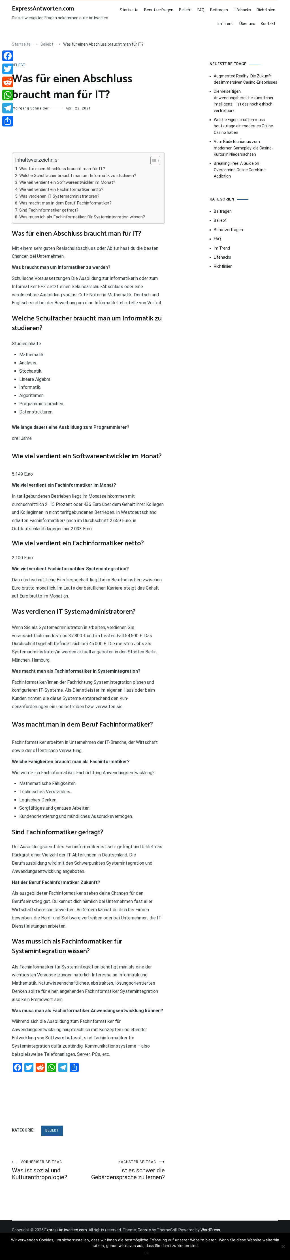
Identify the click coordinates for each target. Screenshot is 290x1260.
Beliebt (185, 10)
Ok (146, 1253)
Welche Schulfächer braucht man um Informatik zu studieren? (77, 175)
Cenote (144, 1230)
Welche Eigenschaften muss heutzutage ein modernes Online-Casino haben (244, 126)
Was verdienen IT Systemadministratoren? (59, 196)
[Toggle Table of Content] (152, 160)
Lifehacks (242, 10)
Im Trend (226, 23)
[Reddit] (7, 81)
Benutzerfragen (158, 10)
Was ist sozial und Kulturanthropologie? (39, 1170)
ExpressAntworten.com (43, 9)
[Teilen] (7, 121)
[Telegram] (7, 108)
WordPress (210, 1230)
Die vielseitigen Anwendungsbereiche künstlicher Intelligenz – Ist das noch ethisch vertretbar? (244, 101)
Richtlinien (266, 10)
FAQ (200, 10)
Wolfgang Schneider (30, 108)
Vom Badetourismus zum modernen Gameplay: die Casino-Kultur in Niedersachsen (243, 148)
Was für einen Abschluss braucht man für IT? (62, 168)
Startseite (129, 10)
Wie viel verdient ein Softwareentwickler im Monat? (67, 182)
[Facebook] (7, 55)
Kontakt (268, 23)
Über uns (247, 23)
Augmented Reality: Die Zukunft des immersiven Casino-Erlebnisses (245, 79)
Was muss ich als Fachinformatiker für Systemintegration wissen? (82, 217)
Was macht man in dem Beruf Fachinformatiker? (65, 203)
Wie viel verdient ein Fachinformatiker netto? (61, 189)
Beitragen (219, 10)
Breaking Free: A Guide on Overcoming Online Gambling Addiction (240, 169)
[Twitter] (7, 68)
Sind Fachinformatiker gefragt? (48, 210)
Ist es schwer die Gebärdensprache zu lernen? (128, 1170)
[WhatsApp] (7, 95)
